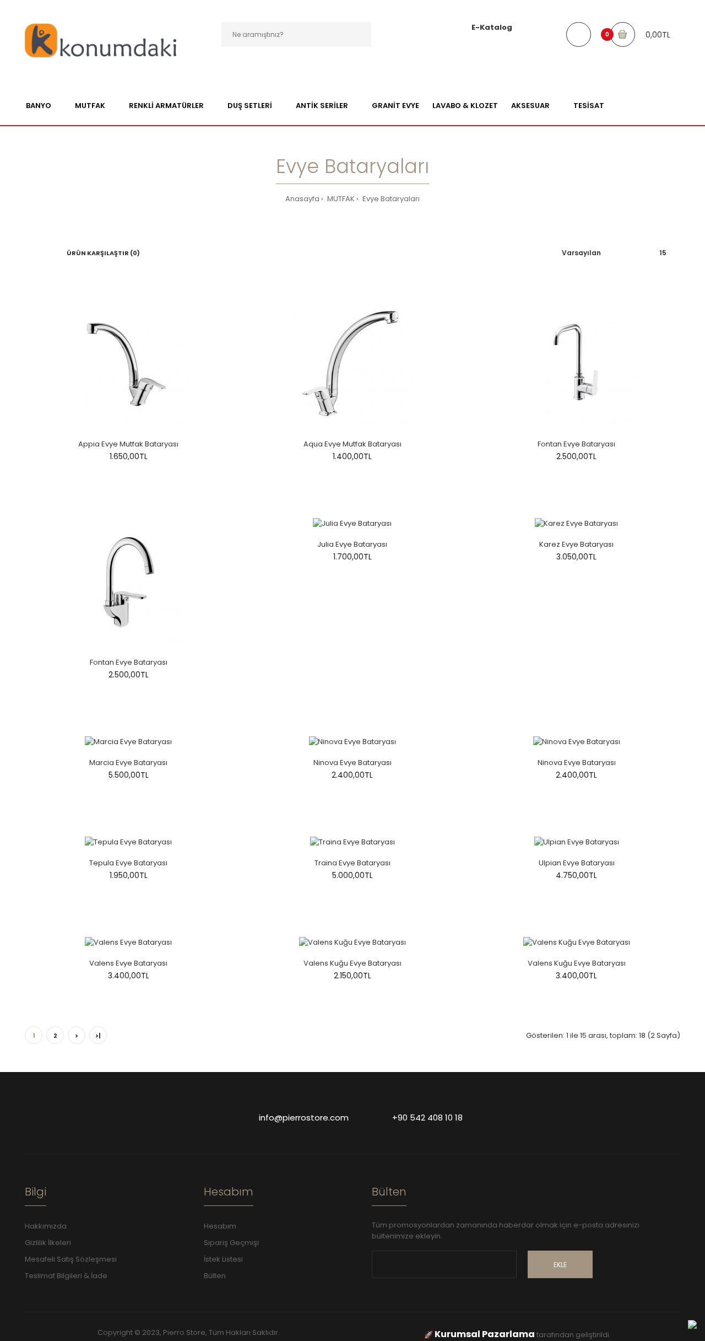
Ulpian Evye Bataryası (577, 863)
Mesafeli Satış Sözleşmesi (71, 1259)
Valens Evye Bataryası (128, 963)
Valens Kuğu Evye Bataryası (352, 963)
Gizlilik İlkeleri (48, 1242)
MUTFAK (340, 198)
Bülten (215, 1275)
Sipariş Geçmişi (231, 1242)
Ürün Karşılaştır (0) (103, 253)
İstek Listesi (223, 1259)
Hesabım (220, 1226)
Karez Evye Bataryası (576, 544)
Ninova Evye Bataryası (352, 762)
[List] (43, 253)
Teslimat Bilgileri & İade (66, 1275)
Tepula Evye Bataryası (128, 863)
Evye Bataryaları (390, 198)
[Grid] (28, 253)
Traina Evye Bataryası (352, 863)
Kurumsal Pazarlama (485, 1334)
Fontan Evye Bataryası (576, 444)
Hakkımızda (46, 1226)
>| (98, 1035)
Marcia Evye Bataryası (128, 762)
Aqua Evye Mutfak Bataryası (352, 444)
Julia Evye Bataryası (352, 544)
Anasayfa (302, 198)
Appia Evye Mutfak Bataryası (128, 444)
